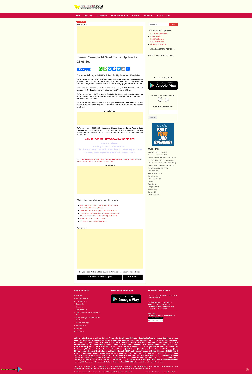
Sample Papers (153, 187)
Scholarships (152, 192)
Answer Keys (152, 189)
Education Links (81, 310)
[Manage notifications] (247, 369)
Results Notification (155, 173)
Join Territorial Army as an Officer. (91, 208)
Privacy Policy (81, 325)
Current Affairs (148, 15)
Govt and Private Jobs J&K (157, 155)
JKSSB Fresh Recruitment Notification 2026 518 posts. (99, 205)
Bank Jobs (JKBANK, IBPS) (158, 168)
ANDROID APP (126, 139)
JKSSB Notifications (157, 39)
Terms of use (80, 331)
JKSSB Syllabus (155, 36)
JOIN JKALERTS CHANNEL (158, 309)
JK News (135, 15)
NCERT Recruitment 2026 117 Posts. (93, 218)
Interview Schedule (155, 179)
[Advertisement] (110, 40)
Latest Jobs (88, 15)
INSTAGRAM (111, 139)
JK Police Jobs (153, 171)
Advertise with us (82, 298)
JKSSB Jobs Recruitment (158, 34)
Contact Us (80, 304)
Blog (168, 15)
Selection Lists (153, 176)
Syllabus (151, 181)
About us (79, 295)
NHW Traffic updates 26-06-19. (111, 159)
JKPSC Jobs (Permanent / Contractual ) (162, 163)
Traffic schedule (97, 161)
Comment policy (81, 301)
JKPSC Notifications (157, 42)
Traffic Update (109, 161)
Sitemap (79, 328)
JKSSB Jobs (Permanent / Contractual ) (162, 157)
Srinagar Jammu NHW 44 (132, 159)
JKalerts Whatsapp (82, 323)
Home (78, 15)
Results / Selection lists (119, 15)
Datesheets (152, 184)
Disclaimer (79, 307)
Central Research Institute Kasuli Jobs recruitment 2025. (99, 213)
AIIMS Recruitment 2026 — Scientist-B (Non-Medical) (98, 216)
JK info (159, 15)
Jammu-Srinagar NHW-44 (90, 159)
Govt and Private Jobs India (157, 152)
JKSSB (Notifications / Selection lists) (161, 160)
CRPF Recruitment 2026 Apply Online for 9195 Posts (98, 210)
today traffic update (84, 161)
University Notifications (158, 44)
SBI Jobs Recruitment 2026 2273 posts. (93, 221)
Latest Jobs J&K (153, 195)
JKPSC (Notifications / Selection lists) (161, 165)
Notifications (101, 15)
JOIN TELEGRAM (94, 139)
